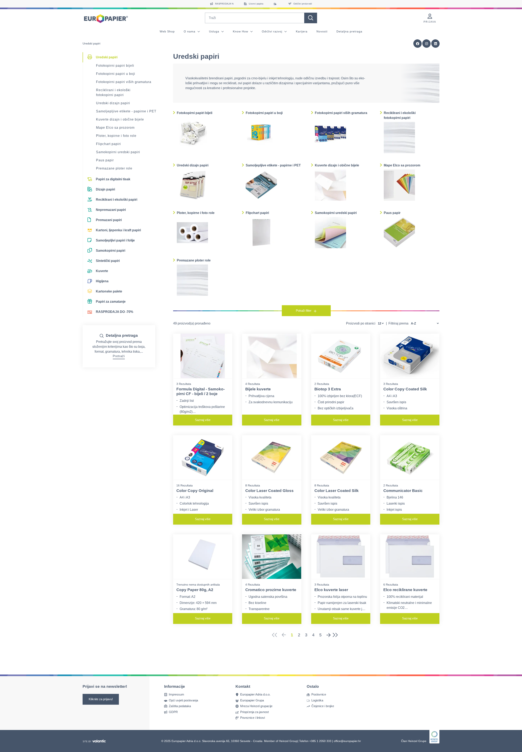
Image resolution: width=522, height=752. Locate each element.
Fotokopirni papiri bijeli (115, 65)
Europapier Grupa (252, 700)
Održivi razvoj (272, 31)
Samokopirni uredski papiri (118, 152)
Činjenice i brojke (322, 706)
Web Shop (167, 31)
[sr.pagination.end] (336, 635)
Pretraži (119, 356)
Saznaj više (202, 420)
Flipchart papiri (108, 144)
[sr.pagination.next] (328, 635)
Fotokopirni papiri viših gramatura (123, 82)
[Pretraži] (310, 18)
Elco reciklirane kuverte (405, 590)
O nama (190, 31)
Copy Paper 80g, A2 (194, 590)
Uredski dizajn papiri (113, 103)
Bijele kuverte (258, 389)
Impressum (176, 694)
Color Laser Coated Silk (336, 490)
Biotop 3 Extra (327, 389)
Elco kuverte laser (331, 590)
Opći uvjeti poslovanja (183, 700)
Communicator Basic (403, 490)
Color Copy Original (194, 490)
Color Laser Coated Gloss (269, 490)
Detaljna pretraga (349, 31)
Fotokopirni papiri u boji (115, 73)
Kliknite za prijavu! (101, 699)
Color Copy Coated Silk (405, 389)
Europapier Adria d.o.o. (255, 694)
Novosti (321, 31)
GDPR (173, 711)
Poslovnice (318, 694)
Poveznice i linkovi (252, 717)
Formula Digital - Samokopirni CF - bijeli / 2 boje (200, 391)
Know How (241, 31)
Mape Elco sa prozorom (115, 127)
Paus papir (105, 160)
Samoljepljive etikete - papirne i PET (126, 111)
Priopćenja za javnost (254, 711)
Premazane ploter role (114, 168)
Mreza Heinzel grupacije (256, 706)
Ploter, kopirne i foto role (116, 135)
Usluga (214, 31)
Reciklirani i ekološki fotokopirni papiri (113, 92)
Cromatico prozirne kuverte (270, 590)
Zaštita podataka (180, 706)
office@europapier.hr (347, 740)
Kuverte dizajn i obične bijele (120, 119)
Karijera (301, 31)
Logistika (317, 700)
